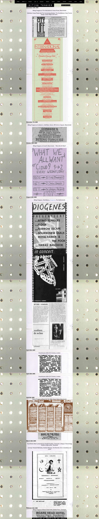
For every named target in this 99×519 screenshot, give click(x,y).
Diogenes (52, 200)
